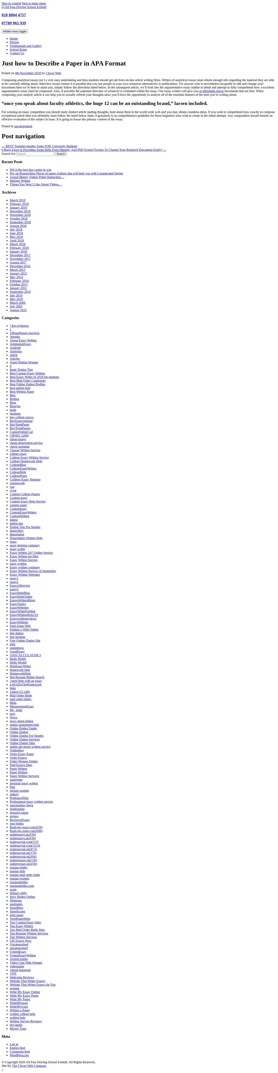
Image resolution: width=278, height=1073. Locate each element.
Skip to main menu (34, 3)
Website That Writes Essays (27, 981)
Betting (14, 399)
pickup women (19, 790)
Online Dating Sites (22, 743)
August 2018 (18, 226)
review (14, 816)
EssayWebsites (19, 607)
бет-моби (16, 1025)
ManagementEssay (22, 706)
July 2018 (16, 229)
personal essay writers (24, 783)
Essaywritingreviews (23, 618)
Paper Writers (18, 768)
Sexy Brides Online (22, 897)
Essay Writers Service (24, 560)
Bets (12, 395)
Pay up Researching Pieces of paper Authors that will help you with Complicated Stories (66, 173)
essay (13, 541)
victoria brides (19, 959)
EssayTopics (18, 604)
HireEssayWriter (20, 666)
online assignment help (24, 724)
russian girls (17, 871)
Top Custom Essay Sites (25, 922)
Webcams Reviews (22, 977)
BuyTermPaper (19, 424)
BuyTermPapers (20, 428)
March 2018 (17, 244)
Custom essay (18, 497)
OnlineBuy (17, 750)
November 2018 (20, 215)
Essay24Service (20, 585)
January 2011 (18, 288)
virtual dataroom (20, 970)
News (13, 717)
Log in (14, 1044)
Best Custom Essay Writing (27, 373)
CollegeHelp (18, 472)
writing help (17, 1017)
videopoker (17, 966)
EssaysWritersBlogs (22, 600)
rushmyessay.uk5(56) (23, 864)
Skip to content (11, 3)
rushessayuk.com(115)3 (25, 845)
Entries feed (17, 1048)
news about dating (21, 721)
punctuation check (21, 805)
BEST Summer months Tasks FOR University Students (39, 146)
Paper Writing (18, 772)
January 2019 (18, 207)
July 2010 (16, 295)
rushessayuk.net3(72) (23, 849)
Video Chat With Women (26, 962)
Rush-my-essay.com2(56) (26, 827)
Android (15, 347)
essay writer (17, 549)
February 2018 (19, 248)
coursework (17, 483)
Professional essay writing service (31, 801)
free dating (16, 633)
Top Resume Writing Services (29, 933)
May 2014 (16, 277)
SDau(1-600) (18, 893)
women (14, 988)
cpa (12, 487)
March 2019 (17, 200)
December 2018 (20, 211)
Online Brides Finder (23, 728)
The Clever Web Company (29, 1066)
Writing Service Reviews (26, 1021)
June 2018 (16, 233)
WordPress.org (19, 1055)
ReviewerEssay (20, 820)
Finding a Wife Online (24, 629)
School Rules (18, 49)
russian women (19, 878)
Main (13, 702)
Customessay (18, 508)
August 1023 (18, 310)
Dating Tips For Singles (25, 527)
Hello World (18, 659)
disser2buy (17, 530)
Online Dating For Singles (27, 735)
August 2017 (18, 262)
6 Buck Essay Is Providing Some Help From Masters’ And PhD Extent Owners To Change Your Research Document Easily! (84, 150)
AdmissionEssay (20, 344)
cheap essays (18, 439)
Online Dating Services (25, 739)
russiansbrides (19, 882)
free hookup (17, 637)
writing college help (22, 1014)
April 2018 (17, 240)
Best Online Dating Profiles (27, 384)
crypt (13, 490)
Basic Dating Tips (21, 369)
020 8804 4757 (14, 15)
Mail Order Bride (21, 695)
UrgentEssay (18, 951)
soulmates (16, 904)
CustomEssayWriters (23, 512)
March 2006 (17, 302)
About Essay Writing (23, 340)
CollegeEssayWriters (23, 468)
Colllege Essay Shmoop (25, 479)
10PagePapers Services (24, 333)
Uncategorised (19, 944)
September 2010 (20, 291)
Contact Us (17, 53)
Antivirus (16, 351)
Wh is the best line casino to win (30, 169)
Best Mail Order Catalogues (28, 380)
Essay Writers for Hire (24, 556)
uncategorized (23, 126)
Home (14, 38)
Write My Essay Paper (24, 995)
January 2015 (18, 273)
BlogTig (15, 406)
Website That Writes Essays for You (33, 984)
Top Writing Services (23, 937)
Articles (15, 358)
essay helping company (25, 545)
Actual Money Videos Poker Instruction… (37, 177)
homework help (20, 670)
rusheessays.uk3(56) (23, 838)
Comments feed (20, 1051)
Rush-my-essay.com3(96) (26, 831)
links (13, 688)
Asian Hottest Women (24, 362)
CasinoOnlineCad (21, 432)
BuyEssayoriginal (21, 421)
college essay (18, 454)
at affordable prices (211, 91)
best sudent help (20, 388)
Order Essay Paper (22, 754)
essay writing (18, 563)
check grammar (20, 446)
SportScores (17, 911)
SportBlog (16, 907)
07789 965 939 (14, 23)
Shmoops (16, 900)
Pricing (14, 42)
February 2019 (19, 204)
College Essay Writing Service (29, 457)
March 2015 (17, 270)
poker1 (14, 794)
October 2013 (18, 284)
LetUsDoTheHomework (26, 684)
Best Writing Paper (22, 391)
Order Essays (18, 757)
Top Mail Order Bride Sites (27, 929)
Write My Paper (20, 999)
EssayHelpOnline (21, 596)
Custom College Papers (25, 494)
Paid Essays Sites (21, 765)
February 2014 (19, 280)
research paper (19, 812)
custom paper (18, 505)
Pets (12, 787)
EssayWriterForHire (22, 611)
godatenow (17, 648)
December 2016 (20, 266)
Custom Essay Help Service (28, 501)
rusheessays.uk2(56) (23, 834)
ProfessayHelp (19, 798)
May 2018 (16, 237)
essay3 (14, 589)
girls (12, 644)
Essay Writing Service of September (33, 571)
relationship (17, 809)
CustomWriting (19, 516)
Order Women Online (24, 761)
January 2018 (18, 251)
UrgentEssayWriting (23, 955)
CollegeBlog (18, 465)
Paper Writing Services (24, 776)
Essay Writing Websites (25, 574)
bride (13, 410)
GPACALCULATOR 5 (25, 655)
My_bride (16, 710)
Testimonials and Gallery (26, 46)
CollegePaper (18, 476)
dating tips (16, 523)
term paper (16, 915)
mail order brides (20, 699)
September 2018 (20, 222)
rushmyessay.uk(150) (23, 860)
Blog (13, 402)
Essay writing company (25, 567)
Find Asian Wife (20, 626)
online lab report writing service (30, 746)
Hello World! (18, 662)
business (15, 413)
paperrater (16, 779)
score (13, 889)
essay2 (14, 582)
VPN (13, 973)
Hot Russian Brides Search (27, 677)
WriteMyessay (19, 1003)
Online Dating (19, 732)
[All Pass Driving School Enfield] (24, 7)
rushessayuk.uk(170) (23, 853)
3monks (15, 336)
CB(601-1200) (19, 435)
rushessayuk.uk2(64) (23, 856)
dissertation (17, 534)
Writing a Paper (20, 1010)
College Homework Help (26, 461)
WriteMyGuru (19, 1006)
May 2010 (16, 299)
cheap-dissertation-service (26, 443)
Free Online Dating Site (25, 640)
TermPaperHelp (20, 918)
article (14, 355)
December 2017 (20, 255)
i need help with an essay (26, 681)
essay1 (14, 578)
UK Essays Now (21, 940)
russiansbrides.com (22, 886)
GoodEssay (17, 651)
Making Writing (20, 180)
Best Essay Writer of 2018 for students (34, 377)
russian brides (18, 867)
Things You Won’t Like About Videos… (36, 184)
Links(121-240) (20, 692)
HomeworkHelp (20, 673)
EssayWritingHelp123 (24, 615)
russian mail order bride (25, 875)
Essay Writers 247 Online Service (31, 552)
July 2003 (16, 306)
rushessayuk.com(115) (24, 842)
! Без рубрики (19, 325)
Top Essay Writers (21, 926)
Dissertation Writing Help (26, 538)
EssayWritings (19, 622)
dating (14, 519)
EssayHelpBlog (20, 593)
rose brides (17, 823)
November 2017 (20, 259)
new (12, 713)
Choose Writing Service (25, 450)
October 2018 (18, 218)
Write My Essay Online (25, 992)
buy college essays (22, 417)
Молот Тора (18, 1028)
